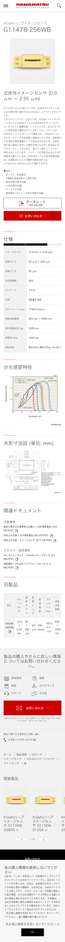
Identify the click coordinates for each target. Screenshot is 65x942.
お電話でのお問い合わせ (20, 739)
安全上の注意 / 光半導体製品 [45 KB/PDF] (26, 535)
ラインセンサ (11, 763)
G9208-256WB (9, 625)
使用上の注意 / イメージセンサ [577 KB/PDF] (28, 540)
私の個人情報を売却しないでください (31, 924)
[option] (16, 809)
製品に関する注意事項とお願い (19, 734)
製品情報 (21, 754)
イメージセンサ (13, 758)
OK (32, 932)
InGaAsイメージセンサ (40, 758)
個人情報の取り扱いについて (33, 917)
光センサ (37, 754)
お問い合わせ (32, 858)
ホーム (7, 754)
